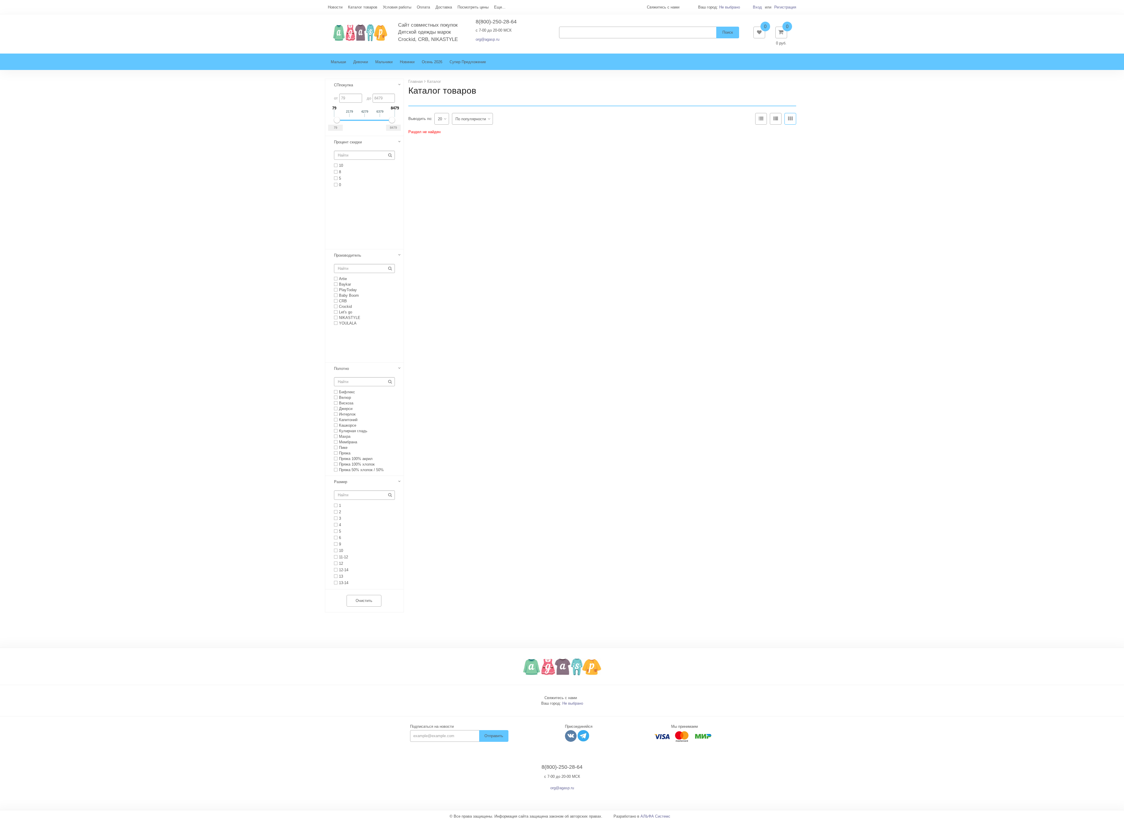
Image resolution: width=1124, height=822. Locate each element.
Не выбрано (729, 7)
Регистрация (785, 7)
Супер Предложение (468, 62)
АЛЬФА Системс (655, 816)
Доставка (444, 7)
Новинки (407, 62)
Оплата (423, 7)
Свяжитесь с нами (560, 698)
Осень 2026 (432, 62)
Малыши (338, 62)
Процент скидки (348, 142)
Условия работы (397, 7)
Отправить (493, 736)
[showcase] (790, 119)
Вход (757, 7)
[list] (776, 119)
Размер (340, 482)
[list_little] (761, 119)
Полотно (341, 368)
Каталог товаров (362, 7)
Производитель (347, 255)
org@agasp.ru (487, 39)
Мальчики (384, 62)
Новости (335, 7)
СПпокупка (343, 85)
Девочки (360, 62)
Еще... (500, 7)
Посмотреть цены (473, 7)
